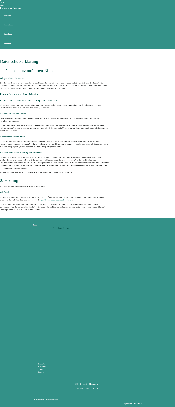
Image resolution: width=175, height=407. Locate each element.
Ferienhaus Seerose (10, 8)
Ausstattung (8, 25)
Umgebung (8, 34)
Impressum (128, 404)
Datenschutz (137, 404)
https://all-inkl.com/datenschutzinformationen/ (56, 200)
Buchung (7, 43)
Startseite (7, 16)
